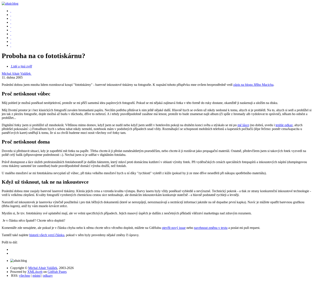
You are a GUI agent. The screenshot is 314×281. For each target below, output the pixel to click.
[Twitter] (10, 38)
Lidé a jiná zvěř (21, 66)
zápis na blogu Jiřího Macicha (253, 84)
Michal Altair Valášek (17, 73)
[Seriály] (10, 22)
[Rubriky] (10, 18)
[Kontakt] (10, 30)
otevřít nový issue (174, 228)
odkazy (48, 275)
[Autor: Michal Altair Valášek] (10, 11)
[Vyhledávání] (10, 26)
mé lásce (243, 125)
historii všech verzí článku (46, 235)
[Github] (10, 41)
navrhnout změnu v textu (210, 228)
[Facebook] (10, 34)
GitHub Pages (57, 272)
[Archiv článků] (10, 14)
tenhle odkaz (284, 125)
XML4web (35, 272)
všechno (24, 275)
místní (36, 275)
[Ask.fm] (10, 45)
